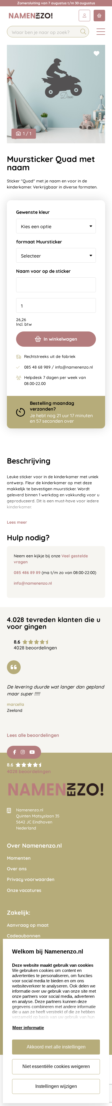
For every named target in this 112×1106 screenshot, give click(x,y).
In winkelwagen (60, 339)
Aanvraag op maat (28, 925)
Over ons (17, 869)
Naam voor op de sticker (43, 271)
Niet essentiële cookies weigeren (56, 1066)
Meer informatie (28, 1027)
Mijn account (84, 15)
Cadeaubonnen (23, 936)
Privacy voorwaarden (31, 879)
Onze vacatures (24, 890)
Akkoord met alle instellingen (56, 1046)
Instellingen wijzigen (56, 1086)
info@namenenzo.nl (33, 583)
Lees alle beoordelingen (33, 735)
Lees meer (17, 522)
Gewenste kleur (33, 212)
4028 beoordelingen (29, 771)
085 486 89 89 (27, 572)
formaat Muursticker (39, 242)
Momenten (19, 858)
